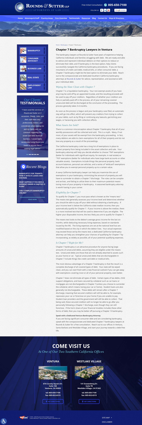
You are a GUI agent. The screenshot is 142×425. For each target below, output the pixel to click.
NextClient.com (56, 418)
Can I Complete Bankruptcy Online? (31, 192)
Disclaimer (107, 422)
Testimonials (74, 18)
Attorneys (32, 18)
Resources (86, 18)
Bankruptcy (64, 45)
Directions (116, 18)
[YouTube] (108, 10)
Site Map (106, 418)
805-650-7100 (117, 5)
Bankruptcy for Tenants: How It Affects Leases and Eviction (31, 175)
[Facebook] (101, 10)
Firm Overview (61, 18)
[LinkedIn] (105, 10)
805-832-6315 (55, 395)
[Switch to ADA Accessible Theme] (4, 421)
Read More (32, 199)
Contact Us (102, 18)
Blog (94, 18)
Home (20, 18)
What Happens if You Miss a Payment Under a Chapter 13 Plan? (32, 184)
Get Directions (54, 401)
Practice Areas (47, 18)
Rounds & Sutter (74, 79)
